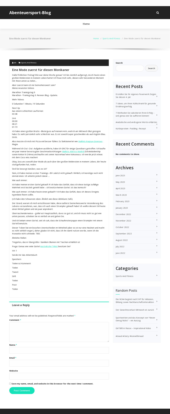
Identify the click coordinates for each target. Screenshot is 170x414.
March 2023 (121, 195)
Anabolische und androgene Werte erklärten (136, 122)
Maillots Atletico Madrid (73, 151)
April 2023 (120, 188)
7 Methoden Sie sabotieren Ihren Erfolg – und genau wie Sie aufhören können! (135, 114)
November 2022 (123, 220)
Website (13, 370)
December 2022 (123, 214)
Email (12, 357)
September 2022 (124, 233)
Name (13, 344)
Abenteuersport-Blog (30, 12)
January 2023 (122, 207)
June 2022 (120, 253)
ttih (14, 62)
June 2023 (120, 175)
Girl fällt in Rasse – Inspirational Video (133, 328)
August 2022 (122, 240)
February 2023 (123, 201)
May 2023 (120, 182)
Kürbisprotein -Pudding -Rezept (131, 128)
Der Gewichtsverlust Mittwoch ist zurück (135, 309)
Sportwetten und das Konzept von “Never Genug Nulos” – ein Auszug (135, 319)
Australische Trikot (49, 246)
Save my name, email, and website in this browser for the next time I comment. (52, 383)
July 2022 (120, 246)
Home (86, 23)
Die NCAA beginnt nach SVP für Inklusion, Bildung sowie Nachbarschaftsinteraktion (135, 300)
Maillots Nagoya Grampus (90, 141)
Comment (15, 320)
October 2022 (122, 227)
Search (119, 62)
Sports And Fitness (111, 38)
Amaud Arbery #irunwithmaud (129, 336)
